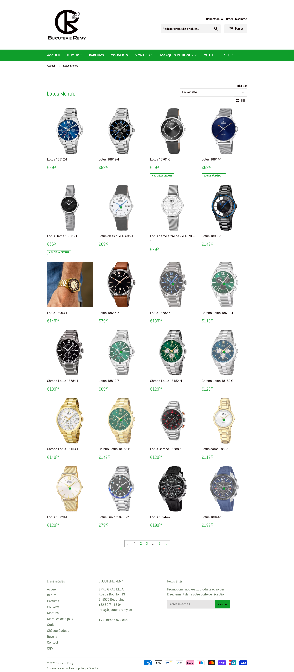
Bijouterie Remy (64, 663)
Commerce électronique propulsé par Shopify (72, 668)
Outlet (210, 55)
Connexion (213, 19)
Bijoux (73, 55)
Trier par (242, 85)
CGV (50, 648)
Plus (227, 55)
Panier (238, 28)
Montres (143, 55)
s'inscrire (222, 604)
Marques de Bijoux (177, 55)
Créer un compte (236, 19)
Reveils (52, 637)
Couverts (119, 55)
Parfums (96, 55)
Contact (52, 642)
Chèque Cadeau (58, 631)
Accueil (53, 55)
